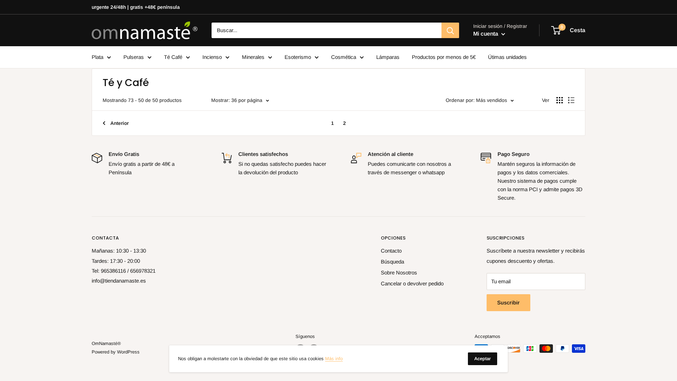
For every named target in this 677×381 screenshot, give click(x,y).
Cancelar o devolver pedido (412, 283)
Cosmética (343, 57)
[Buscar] (450, 30)
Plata (97, 57)
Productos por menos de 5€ (444, 57)
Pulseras (133, 57)
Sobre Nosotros (399, 273)
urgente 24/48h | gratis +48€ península (136, 7)
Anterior (119, 123)
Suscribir (508, 303)
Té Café (173, 57)
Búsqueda (392, 262)
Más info (334, 358)
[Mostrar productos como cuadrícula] (559, 100)
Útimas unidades (507, 57)
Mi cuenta (486, 34)
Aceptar (482, 358)
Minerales (253, 57)
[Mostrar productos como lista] (571, 100)
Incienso (212, 57)
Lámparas (388, 57)
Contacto (391, 251)
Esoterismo (298, 57)
